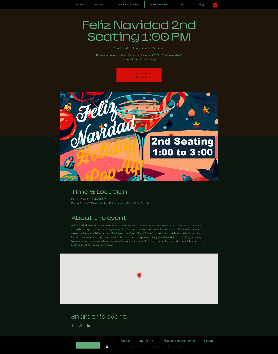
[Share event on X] (80, 325)
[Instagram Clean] (107, 346)
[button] (215, 4)
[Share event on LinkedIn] (88, 325)
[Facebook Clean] (107, 343)
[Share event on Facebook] (72, 325)
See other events (139, 76)
